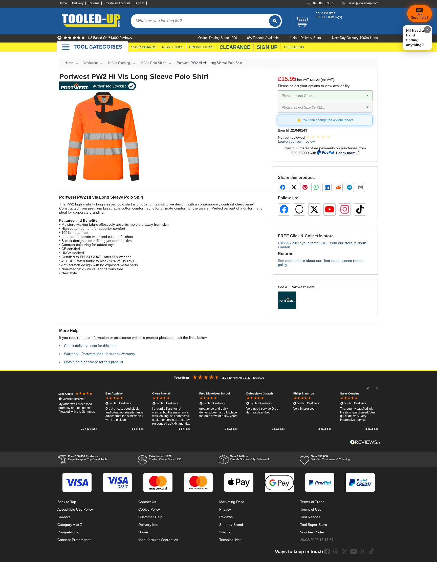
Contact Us (147, 502)
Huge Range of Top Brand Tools (87, 458)
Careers (63, 517)
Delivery (77, 3)
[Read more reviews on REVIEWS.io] (365, 442)
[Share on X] (293, 187)
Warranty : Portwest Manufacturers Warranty (99, 354)
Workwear (90, 63)
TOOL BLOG (293, 47)
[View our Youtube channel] (353, 551)
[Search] (275, 21)
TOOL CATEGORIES (98, 47)
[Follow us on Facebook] (284, 209)
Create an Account (117, 3)
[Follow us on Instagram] (345, 209)
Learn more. (346, 153)
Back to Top (66, 502)
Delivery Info (148, 525)
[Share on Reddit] (338, 187)
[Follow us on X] (314, 209)
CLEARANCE (235, 47)
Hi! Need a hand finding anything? (415, 37)
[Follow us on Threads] (299, 209)
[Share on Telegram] (349, 187)
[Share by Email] (360, 187)
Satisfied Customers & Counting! (331, 458)
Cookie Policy (149, 509)
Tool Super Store (313, 525)
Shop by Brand (231, 525)
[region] (218, 411)
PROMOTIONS (201, 47)
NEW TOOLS (172, 47)
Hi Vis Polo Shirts (153, 63)
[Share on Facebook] (282, 187)
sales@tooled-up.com (363, 3)
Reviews (226, 517)
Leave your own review (296, 141)
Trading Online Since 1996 (165, 458)
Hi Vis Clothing (119, 63)
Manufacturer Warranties (158, 540)
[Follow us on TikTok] (360, 209)
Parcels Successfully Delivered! (249, 458)
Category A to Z (69, 525)
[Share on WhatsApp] (315, 187)
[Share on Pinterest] (304, 187)
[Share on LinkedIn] (327, 187)
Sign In (139, 3)
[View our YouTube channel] (329, 209)
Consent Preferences (74, 540)
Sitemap (225, 532)
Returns (94, 3)
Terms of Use (310, 509)
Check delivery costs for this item (90, 346)
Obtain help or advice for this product (93, 362)
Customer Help (150, 517)
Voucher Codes (312, 532)
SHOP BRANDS (143, 47)
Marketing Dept (231, 502)
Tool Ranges (310, 517)
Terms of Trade (312, 502)
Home (63, 3)
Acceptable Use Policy (75, 509)
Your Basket (325, 13)
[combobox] (200, 21)
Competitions (67, 532)
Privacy (225, 509)
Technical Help (231, 540)
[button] (368, 388)
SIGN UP (267, 47)
